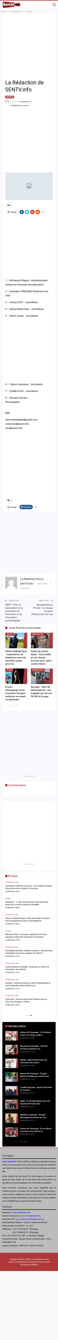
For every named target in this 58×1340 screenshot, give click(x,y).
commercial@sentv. (29, 1216)
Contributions (37, 670)
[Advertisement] (29, 46)
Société (9, 670)
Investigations (37, 634)
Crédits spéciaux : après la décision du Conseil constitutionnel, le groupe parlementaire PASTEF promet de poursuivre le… (30, 955)
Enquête (9, 97)
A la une (12, 882)
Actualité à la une (16, 898)
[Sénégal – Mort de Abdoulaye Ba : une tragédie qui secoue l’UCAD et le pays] (42, 676)
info (39, 1216)
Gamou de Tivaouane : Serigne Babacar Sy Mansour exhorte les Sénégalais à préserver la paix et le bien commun (32, 937)
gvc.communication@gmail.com (30, 1219)
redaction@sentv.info (21, 1212)
